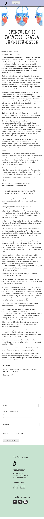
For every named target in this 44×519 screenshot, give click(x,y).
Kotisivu (6, 424)
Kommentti (8, 375)
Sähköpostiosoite (10, 411)
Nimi (5, 405)
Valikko (16, 3)
